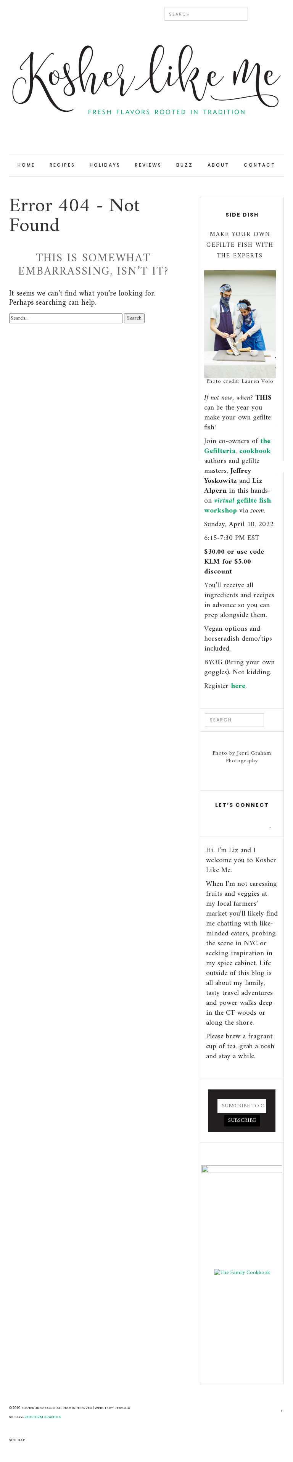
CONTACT (259, 165)
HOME (26, 165)
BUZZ (184, 165)
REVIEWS (148, 165)
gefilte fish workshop (237, 506)
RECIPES (62, 165)
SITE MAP (17, 1440)
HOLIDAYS (105, 165)
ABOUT (218, 165)
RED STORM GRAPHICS (42, 1417)
